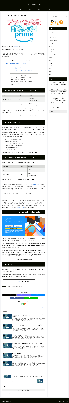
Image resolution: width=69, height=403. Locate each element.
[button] (66, 16)
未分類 (4, 286)
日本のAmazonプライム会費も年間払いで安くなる (22, 81)
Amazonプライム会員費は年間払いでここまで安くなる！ (17, 63)
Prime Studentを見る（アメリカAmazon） (23, 259)
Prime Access (14, 84)
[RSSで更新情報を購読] (25, 304)
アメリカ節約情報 (14, 286)
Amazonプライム (36, 184)
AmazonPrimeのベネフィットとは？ (15, 67)
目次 (22, 75)
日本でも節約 (21, 286)
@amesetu (16, 46)
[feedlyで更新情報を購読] (23, 304)
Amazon (9, 286)
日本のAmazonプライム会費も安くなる (13, 68)
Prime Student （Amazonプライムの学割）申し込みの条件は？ (18, 70)
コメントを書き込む (23, 390)
